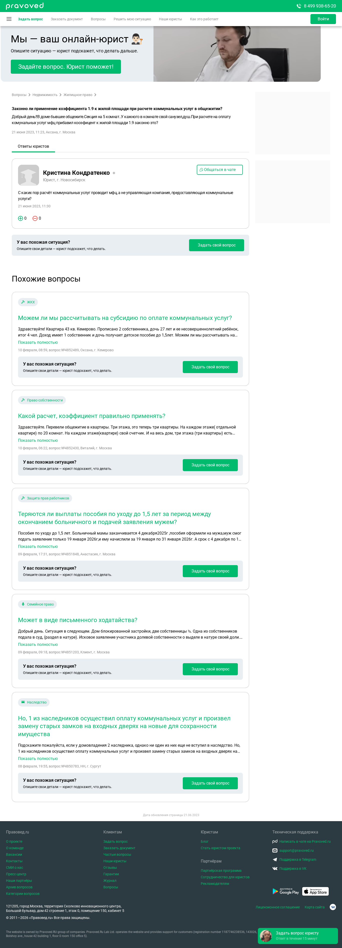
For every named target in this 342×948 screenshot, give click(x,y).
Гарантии (111, 874)
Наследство (37, 702)
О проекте (14, 841)
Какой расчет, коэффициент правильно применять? (91, 415)
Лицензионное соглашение (278, 907)
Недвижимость (45, 95)
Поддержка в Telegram (297, 859)
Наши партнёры (19, 881)
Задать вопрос (30, 19)
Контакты (14, 861)
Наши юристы (170, 19)
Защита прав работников (48, 498)
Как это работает (204, 19)
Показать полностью (38, 342)
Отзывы (110, 868)
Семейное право (40, 604)
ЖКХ (31, 302)
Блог (205, 841)
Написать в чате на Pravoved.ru (305, 841)
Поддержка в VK (292, 869)
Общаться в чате (220, 169)
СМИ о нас (14, 868)
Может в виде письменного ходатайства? (77, 620)
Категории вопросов (23, 894)
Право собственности (45, 400)
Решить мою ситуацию (132, 19)
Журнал (109, 881)
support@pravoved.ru (296, 850)
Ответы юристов (33, 146)
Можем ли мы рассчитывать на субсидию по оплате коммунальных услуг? (125, 317)
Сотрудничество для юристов (225, 877)
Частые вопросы (117, 854)
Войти (323, 19)
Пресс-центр (16, 874)
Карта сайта (315, 907)
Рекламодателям (215, 884)
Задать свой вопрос (217, 245)
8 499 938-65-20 (320, 6)
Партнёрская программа (221, 871)
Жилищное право (78, 95)
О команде (15, 848)
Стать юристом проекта (220, 848)
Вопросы (98, 19)
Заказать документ (67, 19)
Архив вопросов (19, 887)
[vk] (333, 907)
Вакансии (14, 854)
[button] (298, 936)
